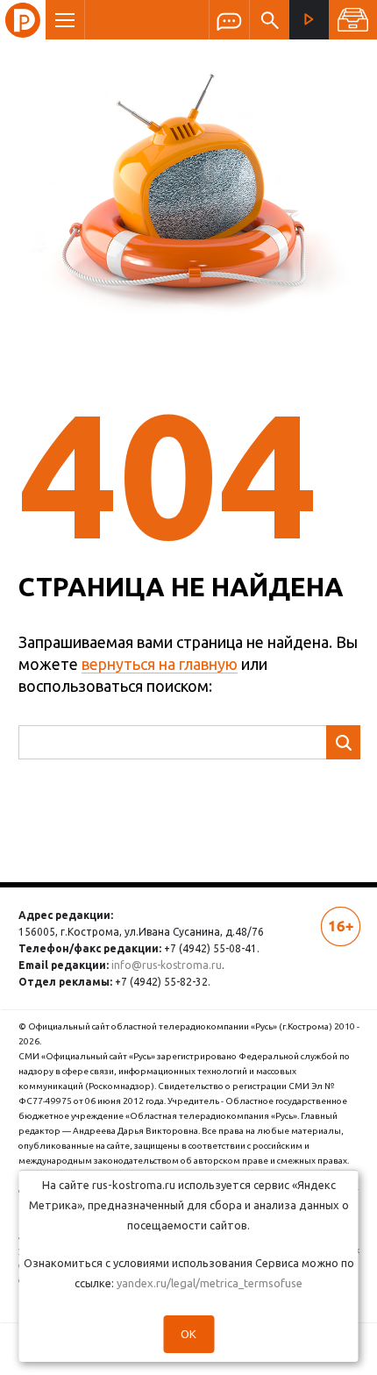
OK (188, 1334)
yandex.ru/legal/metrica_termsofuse (209, 1283)
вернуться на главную (160, 664)
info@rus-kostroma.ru (166, 965)
